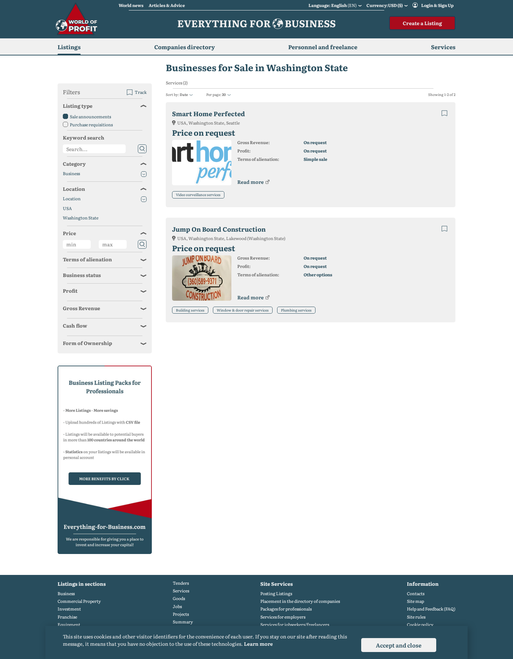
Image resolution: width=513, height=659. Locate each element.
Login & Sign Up (437, 5)
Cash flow (75, 325)
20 (224, 94)
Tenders (181, 583)
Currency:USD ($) (384, 5)
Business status (82, 274)
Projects (181, 614)
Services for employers (282, 617)
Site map (415, 601)
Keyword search (83, 137)
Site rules (416, 617)
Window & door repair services (243, 310)
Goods (179, 598)
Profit (70, 290)
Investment (69, 609)
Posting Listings (276, 594)
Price (69, 233)
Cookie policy (420, 625)
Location (74, 188)
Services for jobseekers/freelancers (294, 625)
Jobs (177, 606)
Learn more (258, 643)
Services (181, 591)
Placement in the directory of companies (300, 601)
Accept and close (399, 645)
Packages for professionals (286, 609)
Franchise (67, 617)
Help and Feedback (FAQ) (431, 609)
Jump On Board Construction (219, 229)
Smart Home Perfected (208, 113)
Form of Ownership (87, 342)
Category (74, 163)
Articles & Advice (167, 5)
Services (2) (177, 83)
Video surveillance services (198, 194)
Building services (190, 310)
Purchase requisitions (91, 124)
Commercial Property (79, 601)
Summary (183, 622)
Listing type (77, 105)
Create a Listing (422, 23)
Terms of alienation (87, 259)
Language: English (332, 5)
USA (67, 208)
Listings (69, 47)
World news (131, 5)
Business (71, 174)
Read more (250, 181)
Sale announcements (90, 116)
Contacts (415, 594)
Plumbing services (296, 310)
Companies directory (184, 47)
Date (184, 94)
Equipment (69, 625)
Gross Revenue (81, 308)
